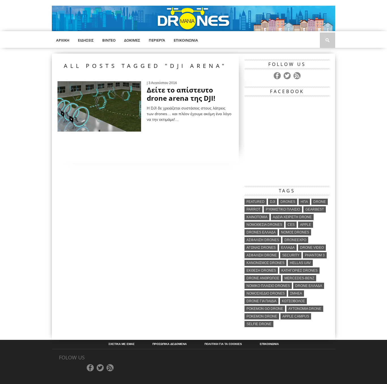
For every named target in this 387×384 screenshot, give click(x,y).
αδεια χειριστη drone (292, 217)
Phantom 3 (315, 255)
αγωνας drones (261, 248)
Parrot (253, 209)
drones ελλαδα (261, 232)
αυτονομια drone (304, 309)
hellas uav (300, 263)
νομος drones (295, 232)
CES (291, 225)
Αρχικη (62, 40)
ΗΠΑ (304, 202)
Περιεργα (157, 40)
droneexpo (295, 240)
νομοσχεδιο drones (265, 293)
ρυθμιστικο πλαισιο (283, 209)
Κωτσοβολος (293, 301)
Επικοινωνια (186, 40)
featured (255, 202)
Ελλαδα (288, 248)
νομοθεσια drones (264, 225)
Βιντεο (109, 40)
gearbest (314, 209)
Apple (305, 225)
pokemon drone (261, 316)
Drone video (312, 248)
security (290, 255)
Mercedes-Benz (299, 278)
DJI (272, 202)
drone (319, 202)
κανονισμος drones (265, 263)
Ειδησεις (86, 40)
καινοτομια (256, 217)
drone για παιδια (261, 301)
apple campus (295, 316)
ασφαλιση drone (261, 255)
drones (287, 202)
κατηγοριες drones (299, 271)
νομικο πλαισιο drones (268, 286)
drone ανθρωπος (262, 278)
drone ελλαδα (308, 286)
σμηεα (296, 293)
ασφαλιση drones (262, 240)
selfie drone (258, 324)
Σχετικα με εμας (122, 344)
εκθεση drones (261, 271)
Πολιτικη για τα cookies (223, 344)
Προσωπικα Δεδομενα (169, 344)
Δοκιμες (132, 40)
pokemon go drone (264, 309)
